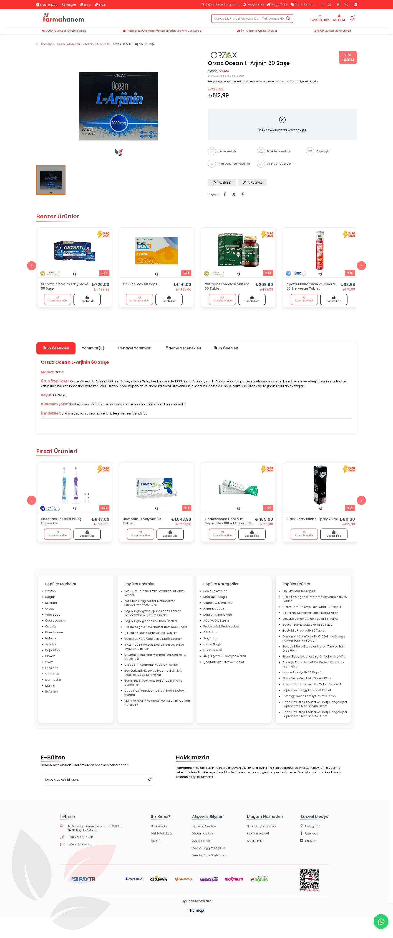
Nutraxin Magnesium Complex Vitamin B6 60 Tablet (314, 599)
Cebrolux (52, 674)
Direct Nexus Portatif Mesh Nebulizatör (310, 613)
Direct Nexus (54, 632)
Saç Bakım (211, 638)
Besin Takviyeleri (215, 591)
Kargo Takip (279, 5)
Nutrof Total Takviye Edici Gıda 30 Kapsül (311, 607)
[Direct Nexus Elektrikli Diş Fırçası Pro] (75, 487)
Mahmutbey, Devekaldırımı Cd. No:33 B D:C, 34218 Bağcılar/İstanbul (95, 828)
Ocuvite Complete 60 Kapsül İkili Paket (310, 619)
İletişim (71, 4)
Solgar (50, 597)
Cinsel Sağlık (212, 644)
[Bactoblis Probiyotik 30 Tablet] (156, 487)
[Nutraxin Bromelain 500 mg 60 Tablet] (238, 252)
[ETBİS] (309, 883)
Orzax (49, 609)
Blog (87, 4)
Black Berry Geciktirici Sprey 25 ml (306, 678)
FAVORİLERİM (319, 20)
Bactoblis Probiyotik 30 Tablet (142, 521)
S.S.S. (102, 4)
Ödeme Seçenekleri (183, 348)
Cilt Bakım (210, 632)
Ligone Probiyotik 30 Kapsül (302, 672)
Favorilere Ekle (57, 300)
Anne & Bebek (213, 609)
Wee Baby (52, 615)
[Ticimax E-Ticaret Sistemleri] (197, 911)
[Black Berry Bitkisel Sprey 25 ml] (320, 487)
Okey (49, 662)
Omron (50, 591)
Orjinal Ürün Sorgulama (223, 5)
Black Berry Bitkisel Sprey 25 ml (312, 519)
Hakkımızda (49, 4)
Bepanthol (52, 650)
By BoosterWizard (197, 901)
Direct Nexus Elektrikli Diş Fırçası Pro (61, 521)
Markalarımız (304, 5)
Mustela (51, 603)
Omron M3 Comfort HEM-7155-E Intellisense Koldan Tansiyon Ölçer (313, 638)
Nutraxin (51, 638)
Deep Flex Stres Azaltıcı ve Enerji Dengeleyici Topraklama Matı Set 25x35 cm (314, 714)
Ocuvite (51, 626)
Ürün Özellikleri (56, 348)
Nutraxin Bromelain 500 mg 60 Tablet (227, 286)
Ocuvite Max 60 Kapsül (141, 284)
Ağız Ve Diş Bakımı (216, 620)
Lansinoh (51, 668)
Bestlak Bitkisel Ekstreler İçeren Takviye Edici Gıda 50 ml (313, 648)
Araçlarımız (255, 5)
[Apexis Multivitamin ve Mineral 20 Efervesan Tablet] (320, 252)
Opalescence (55, 620)
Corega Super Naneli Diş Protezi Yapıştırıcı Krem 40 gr (313, 664)
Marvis (50, 686)
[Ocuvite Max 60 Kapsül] (156, 252)
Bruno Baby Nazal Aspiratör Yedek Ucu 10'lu (313, 656)
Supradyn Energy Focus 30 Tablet (306, 690)
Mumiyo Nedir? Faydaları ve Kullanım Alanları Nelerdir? (157, 703)
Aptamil (51, 644)
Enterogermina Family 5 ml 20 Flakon (309, 696)
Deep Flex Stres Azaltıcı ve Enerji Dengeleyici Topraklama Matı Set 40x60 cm (314, 704)
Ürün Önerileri (226, 348)
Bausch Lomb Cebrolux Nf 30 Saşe (307, 625)
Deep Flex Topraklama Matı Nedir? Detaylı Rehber (154, 693)
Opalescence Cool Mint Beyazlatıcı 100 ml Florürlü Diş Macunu (229, 521)
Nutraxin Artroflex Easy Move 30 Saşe (64, 286)
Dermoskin (53, 680)
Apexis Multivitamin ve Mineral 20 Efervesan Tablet (311, 286)
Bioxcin (50, 656)
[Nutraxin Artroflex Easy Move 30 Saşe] (75, 252)
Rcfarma (51, 691)
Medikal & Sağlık (215, 597)
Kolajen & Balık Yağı (217, 615)
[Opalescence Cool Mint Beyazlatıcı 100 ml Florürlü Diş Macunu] (238, 487)
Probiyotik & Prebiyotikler (221, 626)
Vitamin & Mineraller (218, 603)
